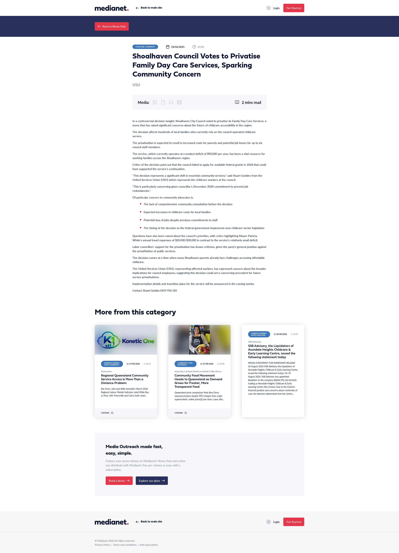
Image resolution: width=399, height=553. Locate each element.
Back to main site (151, 7)
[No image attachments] (154, 102)
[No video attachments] (179, 102)
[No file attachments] (163, 102)
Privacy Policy (102, 544)
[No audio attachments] (171, 102)
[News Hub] (112, 8)
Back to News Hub (114, 26)
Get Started (293, 8)
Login (276, 8)
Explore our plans (149, 481)
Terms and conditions (125, 544)
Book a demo (117, 481)
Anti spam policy (149, 544)
